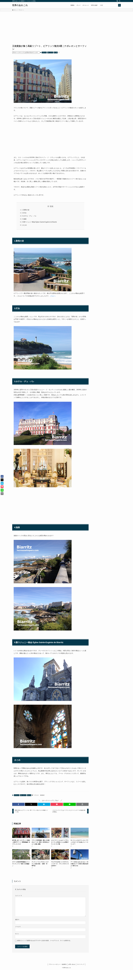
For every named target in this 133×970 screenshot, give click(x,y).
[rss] (117, 1)
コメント (18, 895)
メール (18, 926)
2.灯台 (24, 213)
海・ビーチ (50, 52)
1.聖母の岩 (25, 210)
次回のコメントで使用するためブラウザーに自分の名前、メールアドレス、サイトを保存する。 (44, 940)
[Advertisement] (66, 25)
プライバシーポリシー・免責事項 (57, 964)
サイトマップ (80, 964)
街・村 (55, 52)
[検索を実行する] (119, 5)
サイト (17, 933)
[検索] (119, 1)
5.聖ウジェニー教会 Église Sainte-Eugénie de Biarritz (39, 222)
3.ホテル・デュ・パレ (29, 216)
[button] (18, 804)
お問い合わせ (71, 964)
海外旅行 (42, 795)
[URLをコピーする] (82, 804)
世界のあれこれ (20, 5)
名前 (17, 919)
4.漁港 (24, 219)
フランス (44, 52)
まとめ (24, 225)
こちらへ (53, 296)
